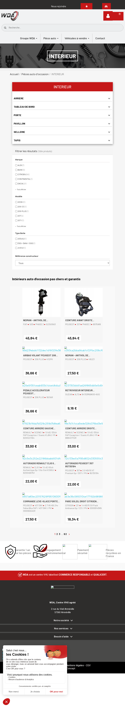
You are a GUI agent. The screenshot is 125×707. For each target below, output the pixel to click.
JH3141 (22, 248)
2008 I (21, 202)
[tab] (62, 621)
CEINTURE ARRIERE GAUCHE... (39, 428)
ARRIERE (19, 98)
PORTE (17, 115)
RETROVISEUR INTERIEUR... (80, 390)
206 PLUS (23, 211)
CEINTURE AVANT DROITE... (79, 320)
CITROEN (24, 174)
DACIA (22, 183)
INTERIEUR (62, 87)
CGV (88, 665)
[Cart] (118, 16)
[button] (58, 6)
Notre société (61, 620)
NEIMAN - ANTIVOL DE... (35, 320)
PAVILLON (19, 123)
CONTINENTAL (25, 179)
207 (20, 216)
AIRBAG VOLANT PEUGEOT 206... (40, 355)
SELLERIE (19, 131)
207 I (21, 220)
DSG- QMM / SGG (26, 243)
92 (66, 533)
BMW (21, 170)
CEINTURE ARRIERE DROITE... (80, 428)
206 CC (22, 206)
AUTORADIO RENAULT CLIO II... (39, 463)
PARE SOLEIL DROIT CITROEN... (81, 501)
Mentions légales (74, 665)
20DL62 (22, 238)
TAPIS (17, 140)
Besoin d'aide (61, 636)
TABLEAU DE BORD (24, 106)
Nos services (61, 628)
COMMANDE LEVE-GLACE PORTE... (41, 501)
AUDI (21, 165)
